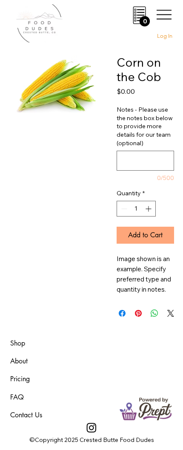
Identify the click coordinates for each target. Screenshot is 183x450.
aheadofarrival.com (113, 343)
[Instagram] (91, 427)
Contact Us (26, 415)
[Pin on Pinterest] (138, 313)
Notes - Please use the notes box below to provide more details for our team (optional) (145, 126)
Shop (17, 343)
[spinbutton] (136, 208)
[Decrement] (123, 208)
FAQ (17, 397)
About (19, 361)
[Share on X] (171, 313)
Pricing (20, 378)
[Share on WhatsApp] (154, 313)
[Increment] (149, 208)
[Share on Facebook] (122, 313)
